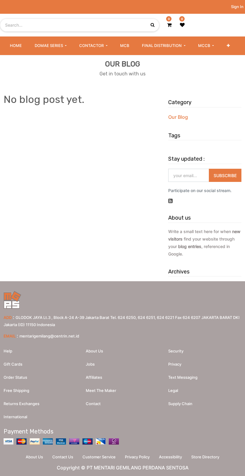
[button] (228, 45)
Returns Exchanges (21, 403)
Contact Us (62, 456)
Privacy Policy (137, 456)
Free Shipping (16, 390)
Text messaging (182, 377)
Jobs (90, 364)
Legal (173, 390)
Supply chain (180, 403)
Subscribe (225, 175)
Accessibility (170, 456)
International (15, 416)
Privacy (174, 364)
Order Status (15, 377)
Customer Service (99, 456)
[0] (169, 24)
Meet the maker (101, 390)
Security (175, 351)
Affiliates (94, 377)
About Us (34, 456)
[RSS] (170, 201)
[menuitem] (16, 45)
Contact (93, 403)
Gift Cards (13, 364)
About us (94, 351)
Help (8, 351)
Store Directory (205, 456)
